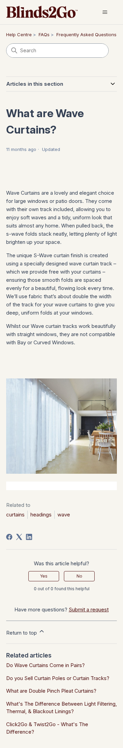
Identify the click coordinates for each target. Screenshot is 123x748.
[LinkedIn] (29, 537)
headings (41, 514)
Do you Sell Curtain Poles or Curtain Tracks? (57, 678)
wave (63, 514)
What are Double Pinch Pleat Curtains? (51, 691)
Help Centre (19, 34)
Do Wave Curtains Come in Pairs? (45, 665)
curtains (15, 514)
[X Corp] (19, 537)
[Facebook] (9, 537)
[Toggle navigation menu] (105, 12)
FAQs (44, 34)
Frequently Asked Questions (86, 34)
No (79, 576)
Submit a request (89, 609)
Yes (43, 576)
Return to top (22, 632)
